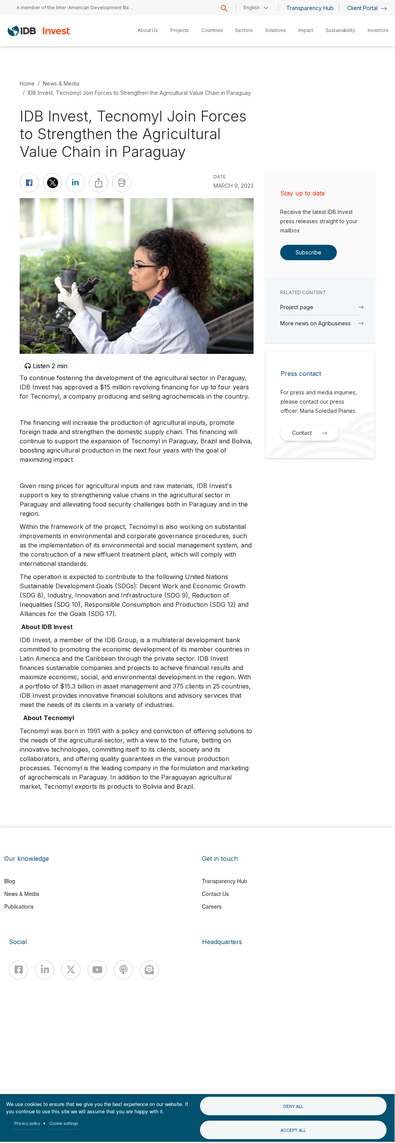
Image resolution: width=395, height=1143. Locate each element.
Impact (305, 30)
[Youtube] (97, 970)
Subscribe (308, 252)
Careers (212, 906)
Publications (19, 906)
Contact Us (215, 893)
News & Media (61, 83)
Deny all (293, 1106)
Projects (179, 30)
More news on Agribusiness (315, 323)
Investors (378, 30)
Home (27, 83)
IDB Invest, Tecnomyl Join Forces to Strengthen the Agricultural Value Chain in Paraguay (139, 92)
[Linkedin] (44, 970)
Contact (302, 432)
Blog (9, 881)
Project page (296, 307)
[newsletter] (149, 970)
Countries (212, 30)
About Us (148, 30)
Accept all (293, 1130)
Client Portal (363, 8)
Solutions (275, 30)
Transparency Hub (310, 8)
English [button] (252, 7)
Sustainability (340, 30)
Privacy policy (27, 1123)
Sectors (243, 30)
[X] (71, 970)
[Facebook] (18, 970)
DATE (219, 177)
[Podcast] (123, 970)
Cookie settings (63, 1123)
